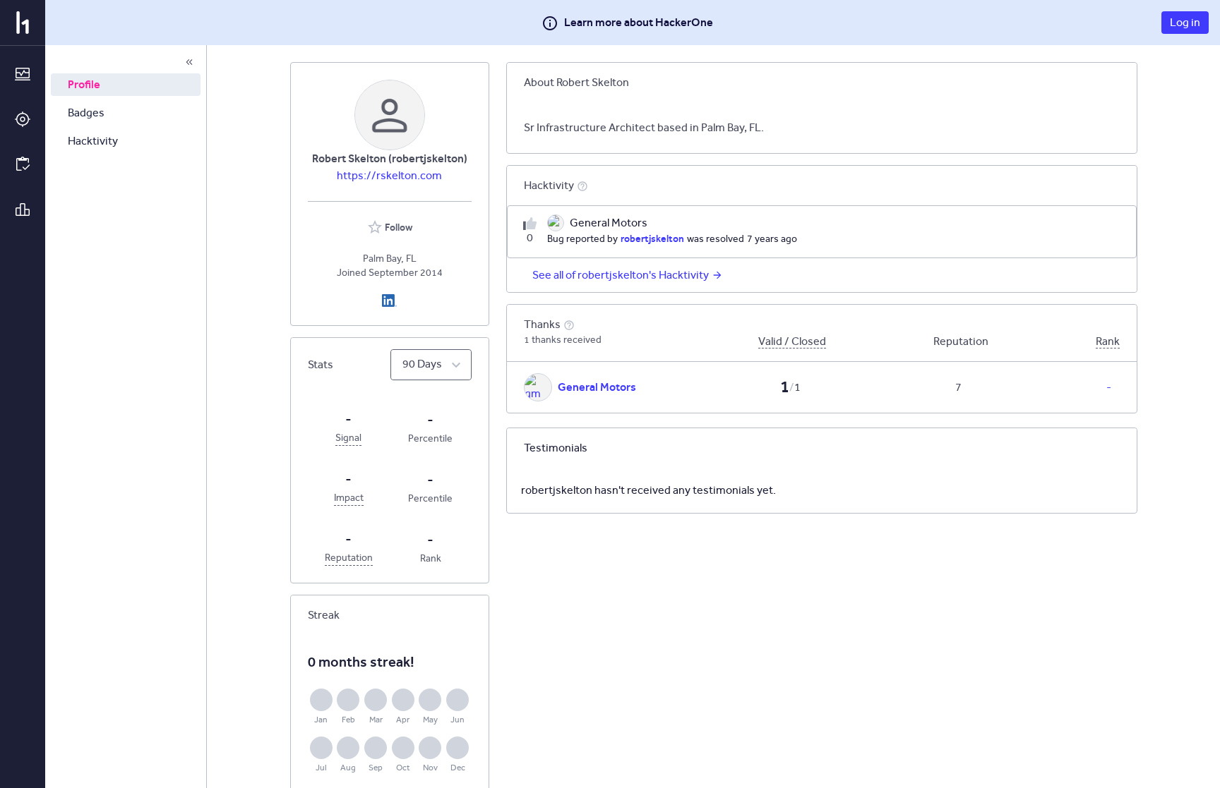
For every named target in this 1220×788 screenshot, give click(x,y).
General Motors (597, 387)
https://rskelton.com (389, 175)
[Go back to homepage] (22, 22)
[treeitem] (126, 84)
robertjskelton (652, 238)
